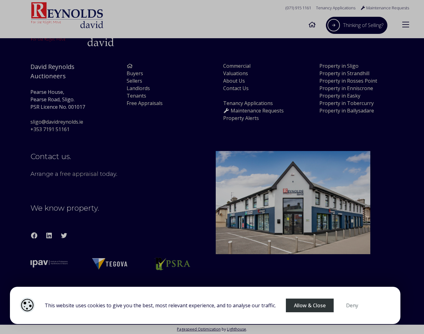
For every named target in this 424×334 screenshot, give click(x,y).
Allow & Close (310, 305)
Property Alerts (241, 118)
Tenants (136, 95)
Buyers (135, 73)
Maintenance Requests (387, 8)
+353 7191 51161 (50, 129)
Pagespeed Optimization (199, 329)
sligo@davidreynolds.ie (56, 121)
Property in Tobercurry (346, 103)
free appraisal (79, 173)
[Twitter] (64, 235)
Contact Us (236, 88)
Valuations (235, 73)
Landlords (138, 88)
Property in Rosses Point (348, 80)
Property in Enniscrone (346, 88)
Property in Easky (339, 95)
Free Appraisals (145, 103)
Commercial (236, 65)
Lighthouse (236, 329)
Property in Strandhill (344, 73)
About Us (234, 80)
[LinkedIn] (49, 235)
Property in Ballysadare (346, 110)
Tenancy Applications (335, 8)
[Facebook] (34, 235)
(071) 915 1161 (298, 8)
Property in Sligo (339, 65)
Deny (352, 305)
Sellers (134, 80)
